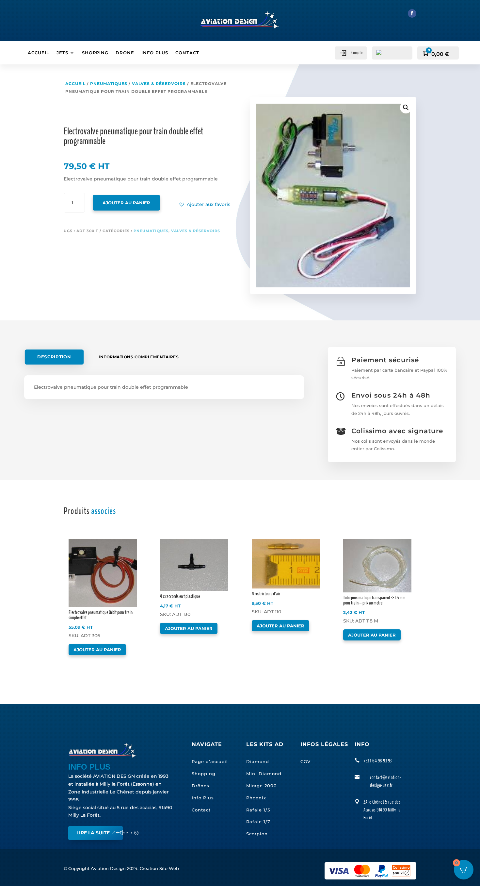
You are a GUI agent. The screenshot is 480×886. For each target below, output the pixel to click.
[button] (204, 205)
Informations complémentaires (139, 356)
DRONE (125, 52)
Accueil (75, 83)
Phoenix (256, 797)
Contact (201, 809)
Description (54, 357)
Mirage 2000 (261, 785)
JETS (62, 52)
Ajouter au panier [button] (97, 649)
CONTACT (187, 52)
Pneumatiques (108, 83)
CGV (305, 761)
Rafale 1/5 (258, 809)
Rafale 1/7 (258, 821)
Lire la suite (93, 833)
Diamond (257, 761)
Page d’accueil (210, 761)
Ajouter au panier (126, 202)
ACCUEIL (38, 52)
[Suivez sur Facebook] (412, 13)
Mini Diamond (263, 773)
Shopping (204, 773)
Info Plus (203, 797)
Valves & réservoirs (159, 83)
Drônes (200, 785)
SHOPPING (95, 52)
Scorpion (257, 833)
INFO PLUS (154, 52)
